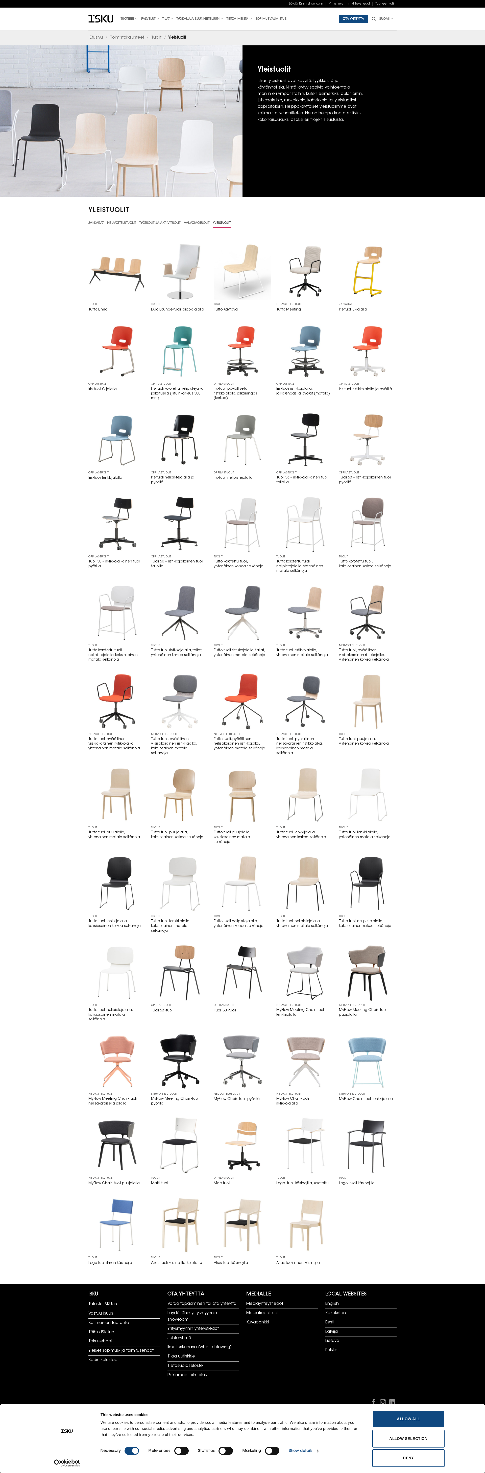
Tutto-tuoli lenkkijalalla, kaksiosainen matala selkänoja (170, 925)
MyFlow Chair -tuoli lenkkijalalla (366, 1099)
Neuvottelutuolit (121, 222)
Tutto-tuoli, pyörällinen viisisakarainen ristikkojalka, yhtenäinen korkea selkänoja (364, 655)
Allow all (408, 1419)
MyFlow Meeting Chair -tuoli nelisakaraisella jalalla (112, 1101)
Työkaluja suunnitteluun (198, 18)
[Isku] (100, 19)
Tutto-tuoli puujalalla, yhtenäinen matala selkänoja (114, 835)
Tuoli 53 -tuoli (162, 1010)
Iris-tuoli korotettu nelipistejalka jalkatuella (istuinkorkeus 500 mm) (177, 393)
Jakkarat (96, 222)
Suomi (384, 18)
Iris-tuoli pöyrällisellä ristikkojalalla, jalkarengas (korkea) (235, 393)
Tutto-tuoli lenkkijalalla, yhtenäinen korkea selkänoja (301, 835)
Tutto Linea (98, 309)
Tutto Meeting (288, 309)
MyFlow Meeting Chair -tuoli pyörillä (175, 1101)
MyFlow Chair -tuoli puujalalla (114, 1183)
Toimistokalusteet (127, 38)
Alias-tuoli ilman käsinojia (298, 1263)
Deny (408, 1458)
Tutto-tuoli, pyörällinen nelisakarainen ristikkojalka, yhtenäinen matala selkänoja (239, 743)
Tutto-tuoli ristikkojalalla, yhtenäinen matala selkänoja (302, 652)
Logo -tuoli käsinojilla (357, 1183)
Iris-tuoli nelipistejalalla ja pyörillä (172, 480)
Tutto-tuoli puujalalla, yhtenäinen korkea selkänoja (364, 741)
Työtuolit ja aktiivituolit (159, 222)
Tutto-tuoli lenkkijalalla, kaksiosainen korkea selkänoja (114, 923)
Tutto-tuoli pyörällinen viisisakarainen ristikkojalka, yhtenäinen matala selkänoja (114, 743)
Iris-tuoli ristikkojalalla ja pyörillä (365, 389)
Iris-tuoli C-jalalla (102, 389)
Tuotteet (127, 18)
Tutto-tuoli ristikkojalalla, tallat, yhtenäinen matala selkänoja (239, 652)
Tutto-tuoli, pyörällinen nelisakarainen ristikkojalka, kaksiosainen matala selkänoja (299, 746)
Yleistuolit (222, 222)
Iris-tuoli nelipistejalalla (233, 478)
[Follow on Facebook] (374, 1403)
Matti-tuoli (159, 1183)
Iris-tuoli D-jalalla (353, 309)
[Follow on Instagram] (383, 1403)
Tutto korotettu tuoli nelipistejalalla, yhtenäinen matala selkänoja (299, 566)
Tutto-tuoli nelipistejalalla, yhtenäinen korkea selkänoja (238, 923)
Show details (300, 1451)
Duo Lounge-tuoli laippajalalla (177, 309)
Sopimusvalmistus (270, 18)
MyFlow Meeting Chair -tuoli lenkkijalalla (300, 1012)
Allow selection (408, 1438)
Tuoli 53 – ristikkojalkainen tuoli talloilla (302, 480)
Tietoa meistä (237, 18)
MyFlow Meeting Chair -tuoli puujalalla (363, 1012)
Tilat (165, 18)
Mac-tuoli (222, 1183)
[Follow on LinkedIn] (392, 1403)
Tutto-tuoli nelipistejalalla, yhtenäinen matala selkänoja (302, 923)
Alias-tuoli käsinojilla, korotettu (176, 1263)
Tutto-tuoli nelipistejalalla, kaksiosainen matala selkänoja (110, 1014)
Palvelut (148, 18)
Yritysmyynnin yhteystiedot (349, 3)
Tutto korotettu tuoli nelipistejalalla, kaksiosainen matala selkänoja (113, 655)
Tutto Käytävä (226, 309)
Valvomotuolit (196, 222)
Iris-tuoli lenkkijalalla (105, 478)
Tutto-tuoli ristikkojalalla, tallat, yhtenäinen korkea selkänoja (176, 652)
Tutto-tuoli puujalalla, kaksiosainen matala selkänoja (232, 837)
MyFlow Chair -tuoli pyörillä (237, 1099)
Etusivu (96, 38)
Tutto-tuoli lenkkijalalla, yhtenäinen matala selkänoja (365, 835)
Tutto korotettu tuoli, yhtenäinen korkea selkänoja (238, 564)
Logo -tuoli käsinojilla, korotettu (302, 1183)
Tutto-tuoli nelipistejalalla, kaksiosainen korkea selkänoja (365, 923)
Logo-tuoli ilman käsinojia (110, 1263)
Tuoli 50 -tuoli (225, 1010)
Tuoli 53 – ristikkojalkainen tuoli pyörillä (365, 480)
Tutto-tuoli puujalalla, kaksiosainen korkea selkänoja (177, 835)
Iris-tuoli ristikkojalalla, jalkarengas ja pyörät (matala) (303, 391)
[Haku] (374, 19)
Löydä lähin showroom (306, 3)
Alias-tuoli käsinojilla (231, 1263)
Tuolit (156, 38)
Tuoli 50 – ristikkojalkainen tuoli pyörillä (114, 564)
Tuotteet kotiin (386, 3)
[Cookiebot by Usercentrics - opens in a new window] (67, 1463)
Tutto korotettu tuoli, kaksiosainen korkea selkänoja (365, 564)
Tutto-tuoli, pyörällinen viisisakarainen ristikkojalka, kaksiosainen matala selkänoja (174, 746)
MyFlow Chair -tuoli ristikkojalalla (292, 1101)
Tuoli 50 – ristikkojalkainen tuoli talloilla (177, 564)
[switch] (181, 1451)
